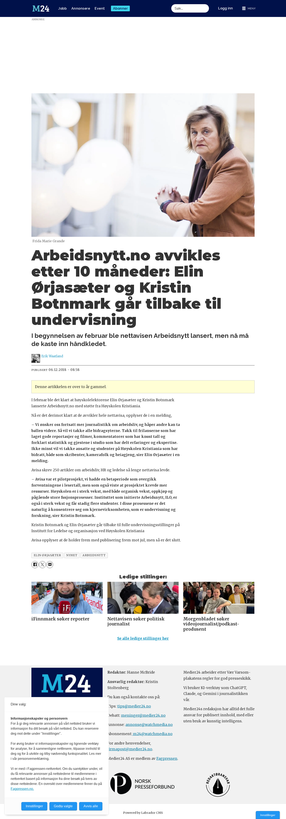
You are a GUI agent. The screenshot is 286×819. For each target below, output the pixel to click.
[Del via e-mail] (49, 564)
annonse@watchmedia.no (149, 724)
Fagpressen (166, 758)
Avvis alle (91, 806)
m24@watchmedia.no (152, 734)
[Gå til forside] (40, 8)
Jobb (62, 8)
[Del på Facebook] (34, 564)
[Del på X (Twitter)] (42, 564)
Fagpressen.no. (22, 789)
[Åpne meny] (249, 8)
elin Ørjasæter (47, 555)
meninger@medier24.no (143, 715)
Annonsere (80, 8)
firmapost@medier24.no (129, 749)
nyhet (71, 555)
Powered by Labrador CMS (143, 813)
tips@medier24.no (134, 706)
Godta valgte (63, 806)
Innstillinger (267, 815)
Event (100, 8)
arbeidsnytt (94, 555)
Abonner (120, 8)
